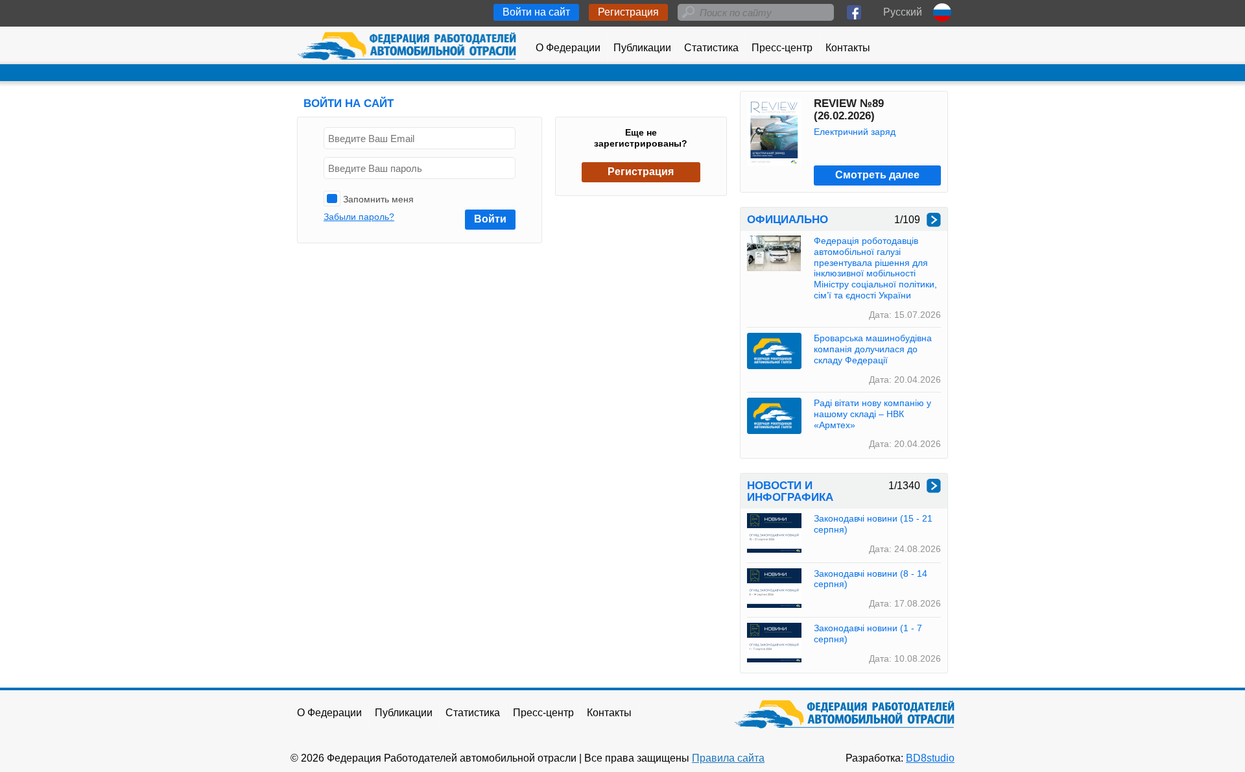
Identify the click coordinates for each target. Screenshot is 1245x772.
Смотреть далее (877, 174)
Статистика (711, 47)
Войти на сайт (536, 12)
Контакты (847, 47)
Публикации (642, 47)
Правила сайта (728, 758)
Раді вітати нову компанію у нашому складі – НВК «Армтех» (872, 414)
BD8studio (930, 758)
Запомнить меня (377, 199)
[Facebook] (854, 12)
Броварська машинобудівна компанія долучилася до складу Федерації (873, 349)
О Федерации (568, 47)
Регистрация (628, 12)
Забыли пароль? (359, 216)
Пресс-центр (782, 47)
